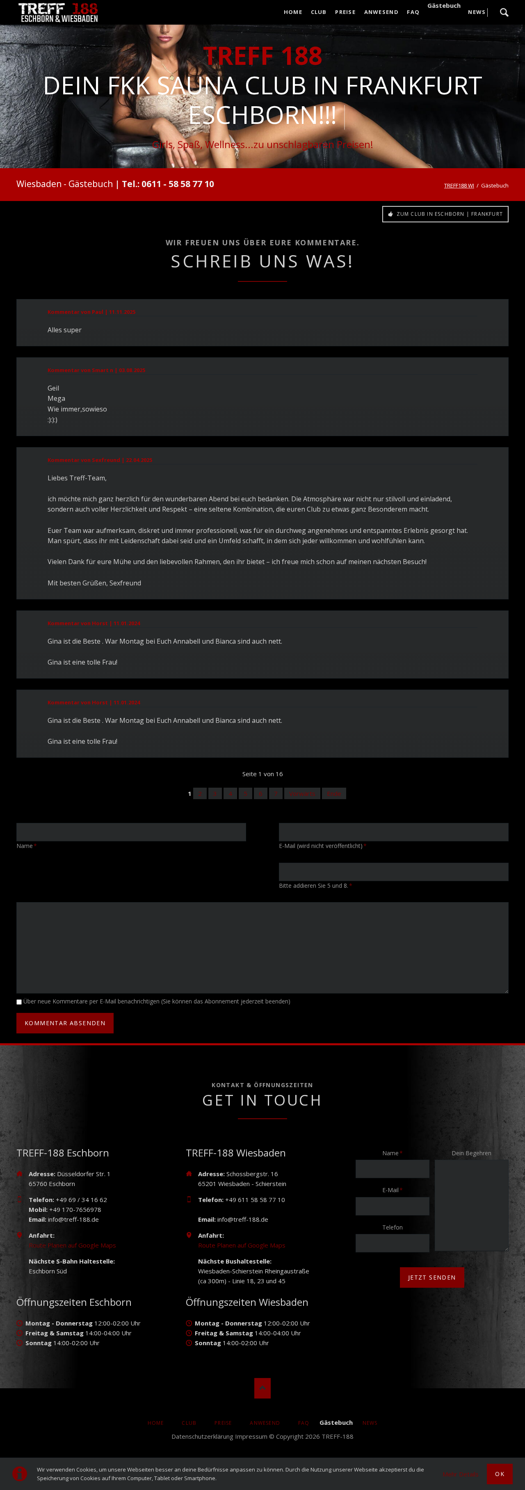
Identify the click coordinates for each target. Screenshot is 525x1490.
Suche (504, 12)
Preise (223, 1422)
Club (189, 1422)
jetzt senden (432, 1277)
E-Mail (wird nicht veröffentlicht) (323, 845)
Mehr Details (461, 1474)
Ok (499, 1474)
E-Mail (395, 1190)
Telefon (392, 1227)
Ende (334, 793)
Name (29, 845)
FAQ (304, 1422)
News (370, 1422)
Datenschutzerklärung (202, 1436)
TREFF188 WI (459, 185)
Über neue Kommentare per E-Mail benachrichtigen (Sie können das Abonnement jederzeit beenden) (156, 1001)
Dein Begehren (471, 1153)
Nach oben (262, 1388)
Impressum (251, 1436)
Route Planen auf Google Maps (72, 1245)
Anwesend (265, 1422)
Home (156, 1422)
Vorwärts (302, 793)
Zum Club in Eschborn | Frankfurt (449, 213)
